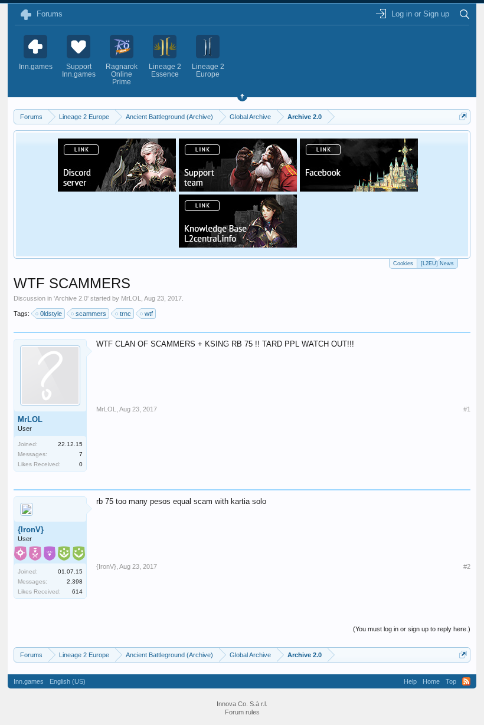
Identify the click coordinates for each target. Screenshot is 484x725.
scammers (91, 313)
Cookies (403, 263)
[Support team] (238, 188)
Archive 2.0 (71, 298)
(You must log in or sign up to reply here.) (411, 628)
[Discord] (117, 188)
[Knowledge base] (238, 244)
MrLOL (131, 298)
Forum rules (242, 712)
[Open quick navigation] (463, 116)
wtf (149, 313)
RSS (466, 681)
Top (451, 681)
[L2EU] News (437, 263)
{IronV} (31, 529)
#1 (466, 409)
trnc (125, 313)
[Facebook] (359, 188)
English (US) (68, 681)
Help (410, 681)
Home (431, 681)
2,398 (75, 581)
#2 (466, 566)
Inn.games (29, 681)
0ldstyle (51, 313)
